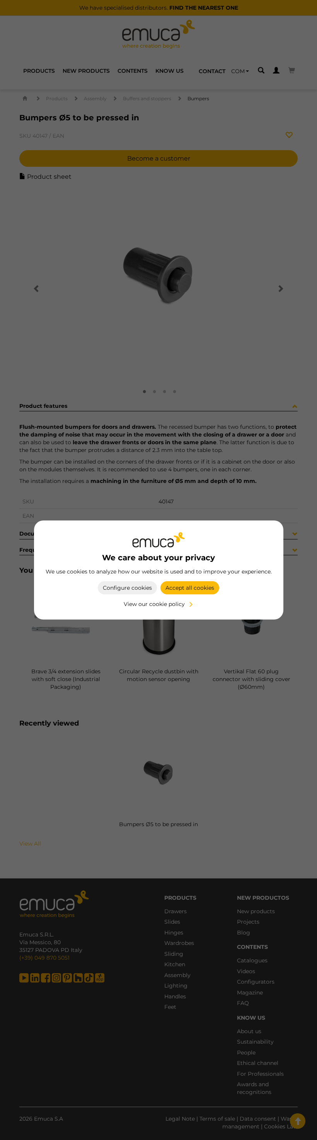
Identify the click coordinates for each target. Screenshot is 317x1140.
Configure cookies (127, 587)
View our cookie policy (154, 604)
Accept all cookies (189, 587)
